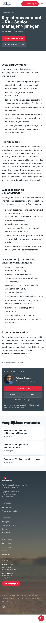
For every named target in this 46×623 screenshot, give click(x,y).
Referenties (6, 532)
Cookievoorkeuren (8, 598)
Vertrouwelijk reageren (13, 38)
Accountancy (6, 547)
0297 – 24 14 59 (7, 496)
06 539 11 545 (24, 389)
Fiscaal (4, 550)
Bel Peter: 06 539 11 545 (14, 45)
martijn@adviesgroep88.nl (11, 578)
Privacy (23, 595)
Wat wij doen (6, 522)
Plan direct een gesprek (23, 400)
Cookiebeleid (32, 595)
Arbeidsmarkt (6, 554)
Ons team (5, 529)
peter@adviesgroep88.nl (10, 569)
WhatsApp (13, 394)
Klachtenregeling (34, 598)
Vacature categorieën (9, 511)
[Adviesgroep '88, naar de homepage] (6, 3)
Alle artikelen (6, 543)
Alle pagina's (6, 601)
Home (4, 13)
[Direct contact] (41, 618)
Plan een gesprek (30, 4)
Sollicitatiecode (21, 598)
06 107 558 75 (7, 576)
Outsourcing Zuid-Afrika (10, 525)
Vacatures (10, 13)
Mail (32, 394)
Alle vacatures (7, 507)
